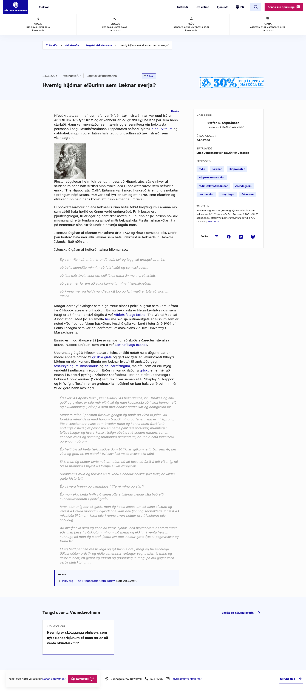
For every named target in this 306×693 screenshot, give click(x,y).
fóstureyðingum (66, 366)
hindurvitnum (162, 129)
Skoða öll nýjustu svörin (238, 613)
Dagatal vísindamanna (99, 45)
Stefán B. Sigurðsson (223, 123)
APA (210, 221)
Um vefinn (202, 7)
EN (242, 7)
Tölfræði (182, 7)
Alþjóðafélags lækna (130, 314)
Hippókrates (237, 169)
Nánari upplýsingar (53, 679)
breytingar (227, 194)
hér (107, 319)
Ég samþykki (80, 679)
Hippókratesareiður (212, 177)
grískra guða (102, 357)
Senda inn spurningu (282, 7)
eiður (202, 169)
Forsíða (53, 45)
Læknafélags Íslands (131, 345)
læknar (217, 169)
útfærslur (248, 194)
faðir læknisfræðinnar (213, 186)
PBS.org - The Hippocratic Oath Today (88, 581)
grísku (144, 370)
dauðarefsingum (117, 366)
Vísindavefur (72, 45)
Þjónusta (222, 7)
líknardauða (89, 366)
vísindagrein (243, 186)
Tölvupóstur (186, 679)
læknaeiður (206, 194)
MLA (216, 221)
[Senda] (216, 236)
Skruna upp (287, 679)
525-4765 (156, 679)
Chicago (201, 221)
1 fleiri (150, 76)
